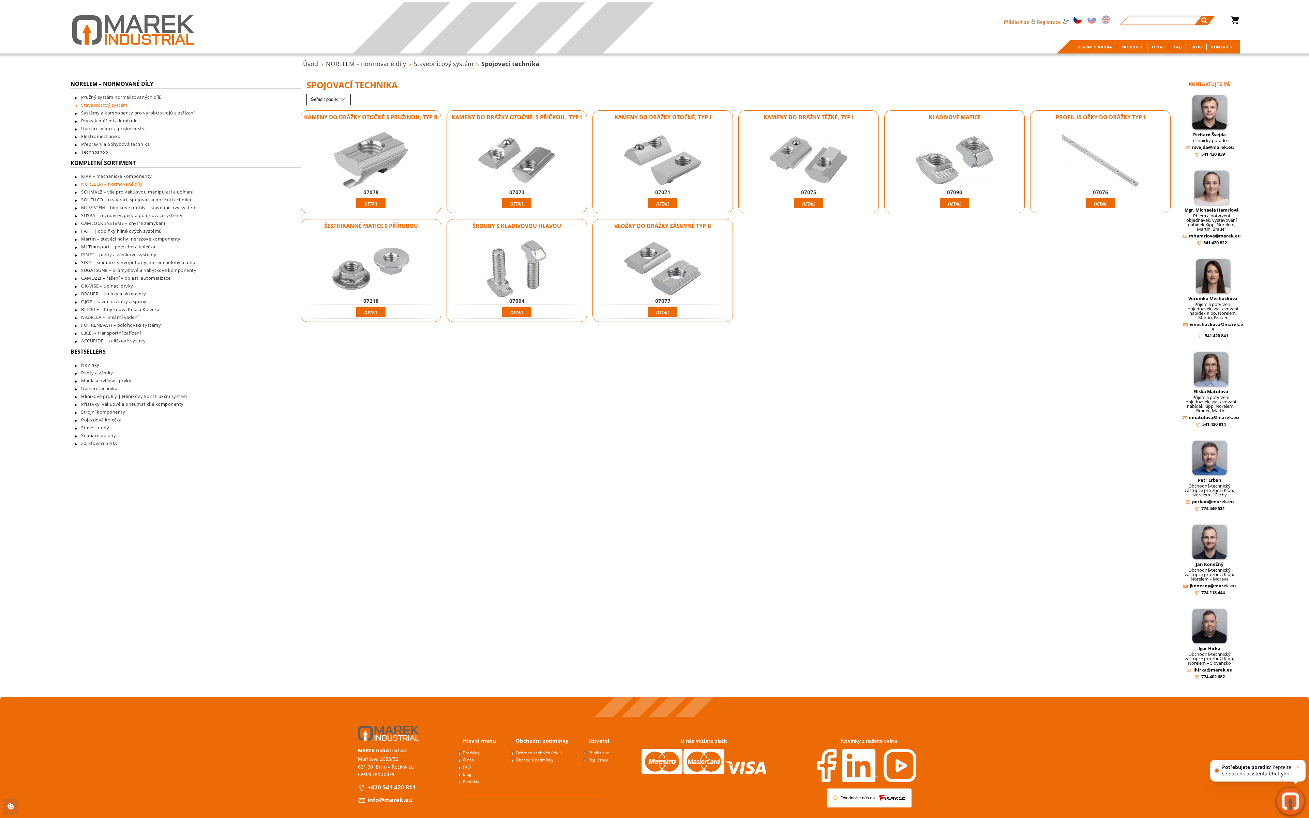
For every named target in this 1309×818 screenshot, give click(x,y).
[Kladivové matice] (954, 160)
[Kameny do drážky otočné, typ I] (662, 160)
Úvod (310, 64)
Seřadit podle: (325, 99)
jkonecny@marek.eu (1213, 586)
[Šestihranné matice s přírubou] (370, 269)
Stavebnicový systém (443, 64)
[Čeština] (1076, 20)
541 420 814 (1214, 424)
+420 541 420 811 (391, 787)
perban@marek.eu (1213, 501)
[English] (1105, 20)
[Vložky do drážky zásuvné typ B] (662, 269)
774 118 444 (1213, 592)
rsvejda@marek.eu (1213, 147)
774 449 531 (1213, 508)
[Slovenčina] (1090, 20)
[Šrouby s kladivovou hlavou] (516, 269)
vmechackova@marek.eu (1216, 326)
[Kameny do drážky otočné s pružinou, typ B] (370, 160)
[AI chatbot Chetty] (1290, 801)
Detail (371, 204)
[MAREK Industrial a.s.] (133, 30)
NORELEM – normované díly (366, 64)
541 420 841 (1216, 336)
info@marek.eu (389, 800)
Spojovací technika (510, 64)
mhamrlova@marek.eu (1215, 236)
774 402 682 (1213, 677)
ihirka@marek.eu (1213, 670)
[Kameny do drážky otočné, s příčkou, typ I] (516, 160)
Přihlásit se (1016, 22)
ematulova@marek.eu (1214, 417)
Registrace (1049, 22)
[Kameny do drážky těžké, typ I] (808, 160)
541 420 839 (1213, 154)
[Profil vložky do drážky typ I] (1100, 160)
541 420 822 (1215, 243)
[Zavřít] (1298, 767)
